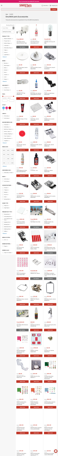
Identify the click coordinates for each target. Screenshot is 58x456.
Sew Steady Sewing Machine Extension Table (22, 42)
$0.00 (5, 98)
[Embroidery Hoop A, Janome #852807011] (22, 293)
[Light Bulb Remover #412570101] (22, 190)
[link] (7, 38)
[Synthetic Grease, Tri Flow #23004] (22, 113)
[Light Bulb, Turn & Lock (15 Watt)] (50, 36)
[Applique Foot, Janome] (36, 267)
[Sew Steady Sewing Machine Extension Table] (22, 36)
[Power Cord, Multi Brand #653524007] (50, 87)
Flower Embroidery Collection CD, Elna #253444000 (34, 403)
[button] (1, 5)
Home (7, 14)
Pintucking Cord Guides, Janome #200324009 (49, 454)
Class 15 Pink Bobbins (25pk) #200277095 (21, 274)
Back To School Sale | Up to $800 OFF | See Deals (29, 1)
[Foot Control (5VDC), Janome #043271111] (22, 216)
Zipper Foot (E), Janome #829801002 (49, 145)
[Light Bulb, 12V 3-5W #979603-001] (22, 87)
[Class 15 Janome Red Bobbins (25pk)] (36, 242)
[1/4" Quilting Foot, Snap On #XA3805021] (50, 62)
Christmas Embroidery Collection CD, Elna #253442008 (48, 377)
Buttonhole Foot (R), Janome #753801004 (36, 145)
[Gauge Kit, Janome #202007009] (36, 345)
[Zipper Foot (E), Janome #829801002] (50, 139)
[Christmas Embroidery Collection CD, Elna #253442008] (50, 370)
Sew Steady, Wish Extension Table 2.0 (22, 325)
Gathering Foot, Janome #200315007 (35, 197)
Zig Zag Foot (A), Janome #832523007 (49, 119)
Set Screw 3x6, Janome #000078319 (49, 351)
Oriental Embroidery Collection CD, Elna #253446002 (21, 429)
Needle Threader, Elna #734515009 (48, 222)
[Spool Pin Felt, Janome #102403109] (22, 139)
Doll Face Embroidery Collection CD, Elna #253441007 (21, 352)
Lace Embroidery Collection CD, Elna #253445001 (49, 402)
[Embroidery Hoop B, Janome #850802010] (50, 293)
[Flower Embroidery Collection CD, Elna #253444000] (36, 396)
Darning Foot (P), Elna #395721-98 (21, 377)
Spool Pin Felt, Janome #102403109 (21, 145)
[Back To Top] (56, 454)
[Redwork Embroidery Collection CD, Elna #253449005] (50, 422)
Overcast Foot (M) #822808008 (20, 248)
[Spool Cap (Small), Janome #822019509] (36, 62)
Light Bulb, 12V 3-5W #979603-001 (21, 94)
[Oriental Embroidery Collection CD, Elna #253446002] (22, 422)
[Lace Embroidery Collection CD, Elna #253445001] (50, 396)
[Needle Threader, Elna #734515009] (50, 216)
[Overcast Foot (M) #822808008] (22, 242)
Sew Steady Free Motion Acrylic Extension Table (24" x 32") (50, 274)
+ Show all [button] (4, 56)
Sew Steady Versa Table (35, 221)
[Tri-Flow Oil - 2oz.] (36, 165)
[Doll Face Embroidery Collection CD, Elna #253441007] (22, 345)
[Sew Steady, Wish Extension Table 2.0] (22, 319)
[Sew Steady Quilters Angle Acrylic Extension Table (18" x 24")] (50, 242)
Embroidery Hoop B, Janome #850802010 (50, 299)
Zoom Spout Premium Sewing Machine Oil (35, 42)
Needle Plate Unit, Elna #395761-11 (35, 377)
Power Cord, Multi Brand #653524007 (49, 94)
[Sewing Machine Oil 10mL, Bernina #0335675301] (22, 165)
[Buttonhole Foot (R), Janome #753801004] (36, 139)
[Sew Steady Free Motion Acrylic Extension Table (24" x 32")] (50, 267)
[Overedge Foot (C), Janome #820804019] (50, 190)
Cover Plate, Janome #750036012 (35, 119)
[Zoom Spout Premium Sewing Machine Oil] (36, 36)
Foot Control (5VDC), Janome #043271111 (21, 222)
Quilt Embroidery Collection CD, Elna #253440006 (36, 428)
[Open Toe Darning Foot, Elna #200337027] (50, 319)
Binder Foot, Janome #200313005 (48, 171)
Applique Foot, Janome (35, 273)
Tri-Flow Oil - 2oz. (34, 170)
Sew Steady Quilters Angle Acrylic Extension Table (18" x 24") (49, 249)
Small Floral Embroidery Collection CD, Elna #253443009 (21, 403)
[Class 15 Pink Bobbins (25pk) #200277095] (22, 267)
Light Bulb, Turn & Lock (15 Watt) (49, 42)
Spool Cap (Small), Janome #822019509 (36, 68)
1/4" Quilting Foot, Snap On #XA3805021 (49, 68)
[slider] (2, 96)
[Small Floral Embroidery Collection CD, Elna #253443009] (22, 396)
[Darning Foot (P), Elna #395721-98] (22, 370)
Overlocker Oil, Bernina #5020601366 (35, 325)
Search (54, 9)
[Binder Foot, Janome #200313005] (50, 165)
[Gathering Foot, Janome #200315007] (36, 190)
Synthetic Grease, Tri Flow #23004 (22, 119)
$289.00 (9, 98)
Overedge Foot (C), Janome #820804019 (49, 197)
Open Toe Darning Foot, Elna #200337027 (50, 325)
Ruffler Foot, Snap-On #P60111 (35, 299)
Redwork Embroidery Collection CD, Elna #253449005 (48, 429)
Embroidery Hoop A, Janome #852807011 (22, 299)
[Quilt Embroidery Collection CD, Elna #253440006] (36, 422)
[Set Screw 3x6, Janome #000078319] (50, 345)
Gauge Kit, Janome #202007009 (34, 351)
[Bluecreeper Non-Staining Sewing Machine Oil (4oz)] (36, 87)
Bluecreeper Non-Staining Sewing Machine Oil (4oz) (36, 94)
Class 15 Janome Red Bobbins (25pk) (35, 248)
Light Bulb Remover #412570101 (21, 197)
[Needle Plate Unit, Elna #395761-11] (36, 370)
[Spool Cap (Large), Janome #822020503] (22, 62)
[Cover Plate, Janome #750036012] (36, 113)
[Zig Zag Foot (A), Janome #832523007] (50, 113)
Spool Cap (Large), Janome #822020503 (22, 68)
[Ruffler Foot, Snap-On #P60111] (36, 293)
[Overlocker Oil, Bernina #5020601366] (36, 319)
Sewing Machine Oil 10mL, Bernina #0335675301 (22, 171)
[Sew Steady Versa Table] (36, 216)
